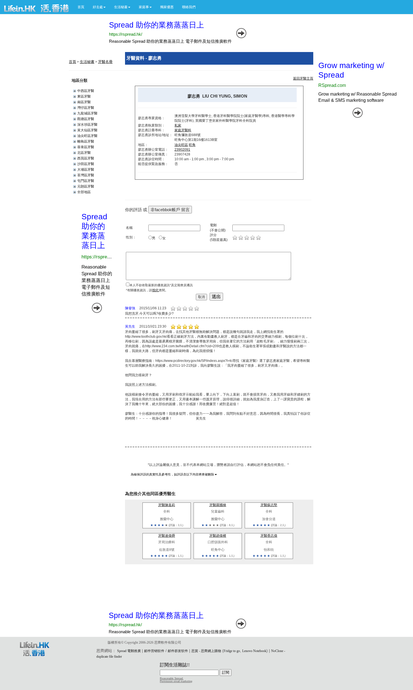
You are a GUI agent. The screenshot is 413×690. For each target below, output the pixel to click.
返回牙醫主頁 (303, 78)
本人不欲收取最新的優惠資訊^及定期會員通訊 (161, 285)
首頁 (81, 7)
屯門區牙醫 (85, 181)
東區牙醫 (84, 96)
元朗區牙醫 (85, 186)
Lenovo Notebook (254, 651)
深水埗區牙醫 (87, 125)
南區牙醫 (84, 102)
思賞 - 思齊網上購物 (206, 651)
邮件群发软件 (178, 651)
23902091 (182, 150)
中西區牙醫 (85, 91)
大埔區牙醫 (85, 170)
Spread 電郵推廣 (129, 651)
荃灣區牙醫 (85, 175)
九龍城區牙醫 (87, 113)
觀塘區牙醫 (85, 119)
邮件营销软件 (154, 651)
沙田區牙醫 (85, 164)
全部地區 (84, 192)
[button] (99, 7)
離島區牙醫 (85, 141)
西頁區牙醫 (85, 158)
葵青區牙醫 (85, 147)
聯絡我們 (189, 7)
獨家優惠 (167, 7)
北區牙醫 (84, 153)
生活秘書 (87, 62)
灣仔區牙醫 (85, 108)
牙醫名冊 (105, 62)
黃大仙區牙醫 (87, 130)
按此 (155, 290)
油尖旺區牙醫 (87, 136)
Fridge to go (232, 651)
